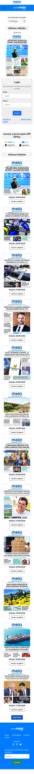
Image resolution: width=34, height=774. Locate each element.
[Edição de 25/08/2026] (17, 371)
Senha (5, 101)
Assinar (17, 762)
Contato (26, 735)
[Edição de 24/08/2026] (17, 417)
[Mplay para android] (10, 143)
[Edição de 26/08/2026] (17, 325)
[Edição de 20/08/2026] (17, 556)
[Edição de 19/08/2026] (17, 602)
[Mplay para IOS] (24, 143)
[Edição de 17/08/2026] (17, 694)
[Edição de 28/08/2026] (17, 232)
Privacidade (16, 735)
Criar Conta (26, 120)
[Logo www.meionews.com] (17, 2)
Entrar (17, 113)
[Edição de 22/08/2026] (17, 463)
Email (5, 92)
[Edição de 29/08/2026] (17, 186)
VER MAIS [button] (17, 717)
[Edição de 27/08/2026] (17, 278)
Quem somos (7, 736)
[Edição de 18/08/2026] (17, 648)
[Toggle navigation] (3, 8)
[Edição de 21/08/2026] (17, 509)
